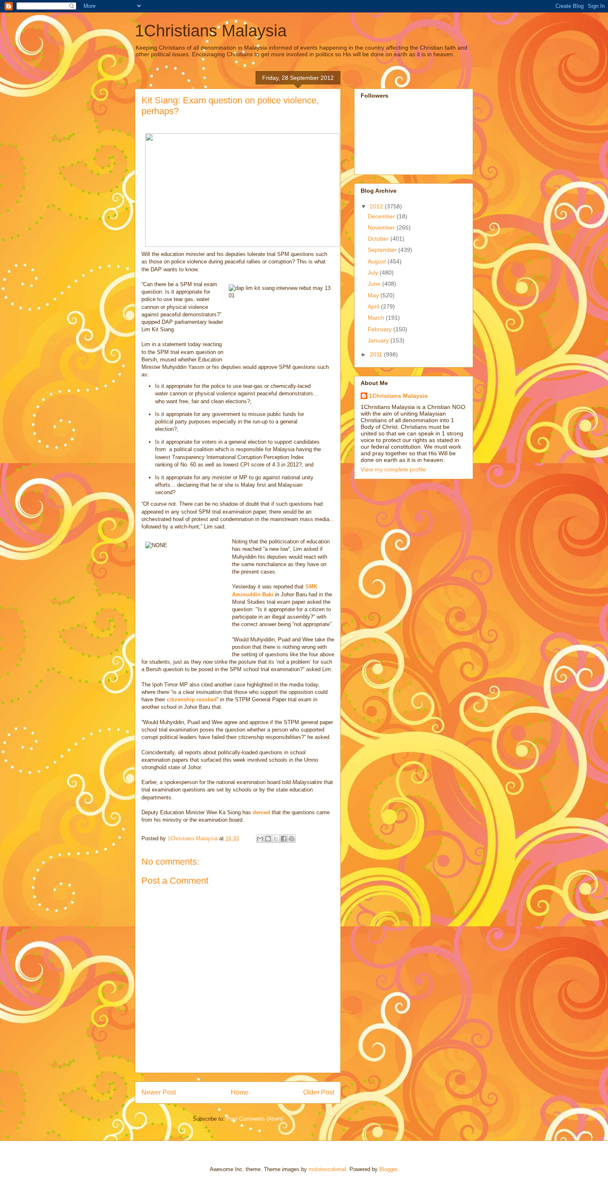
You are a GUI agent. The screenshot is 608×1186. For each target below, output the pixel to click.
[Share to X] (276, 839)
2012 (377, 206)
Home (240, 1092)
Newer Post (158, 1092)
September (383, 249)
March (377, 317)
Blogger (388, 1169)
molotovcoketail (327, 1169)
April (374, 306)
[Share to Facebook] (284, 839)
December (382, 216)
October (379, 238)
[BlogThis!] (268, 839)
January (379, 340)
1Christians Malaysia (211, 31)
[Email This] (260, 839)
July (374, 272)
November (382, 227)
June (375, 283)
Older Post (318, 1092)
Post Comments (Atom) (254, 1119)
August (378, 261)
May (374, 295)
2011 (377, 354)
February (380, 329)
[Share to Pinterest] (291, 839)
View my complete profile (393, 469)
